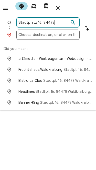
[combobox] (43, 22)
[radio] (21, 6)
